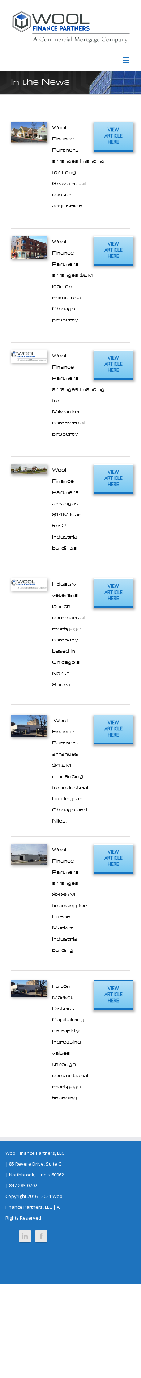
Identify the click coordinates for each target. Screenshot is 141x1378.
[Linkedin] (25, 1236)
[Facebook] (41, 1236)
